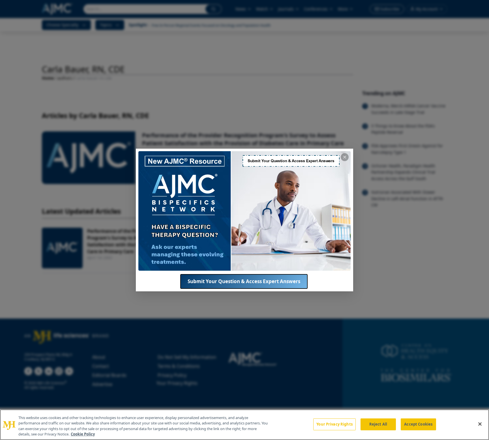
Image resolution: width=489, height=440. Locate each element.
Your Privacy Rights (334, 424)
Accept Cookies (418, 424)
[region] (244, 424)
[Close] (480, 424)
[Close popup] (345, 157)
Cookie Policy (83, 434)
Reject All (378, 424)
